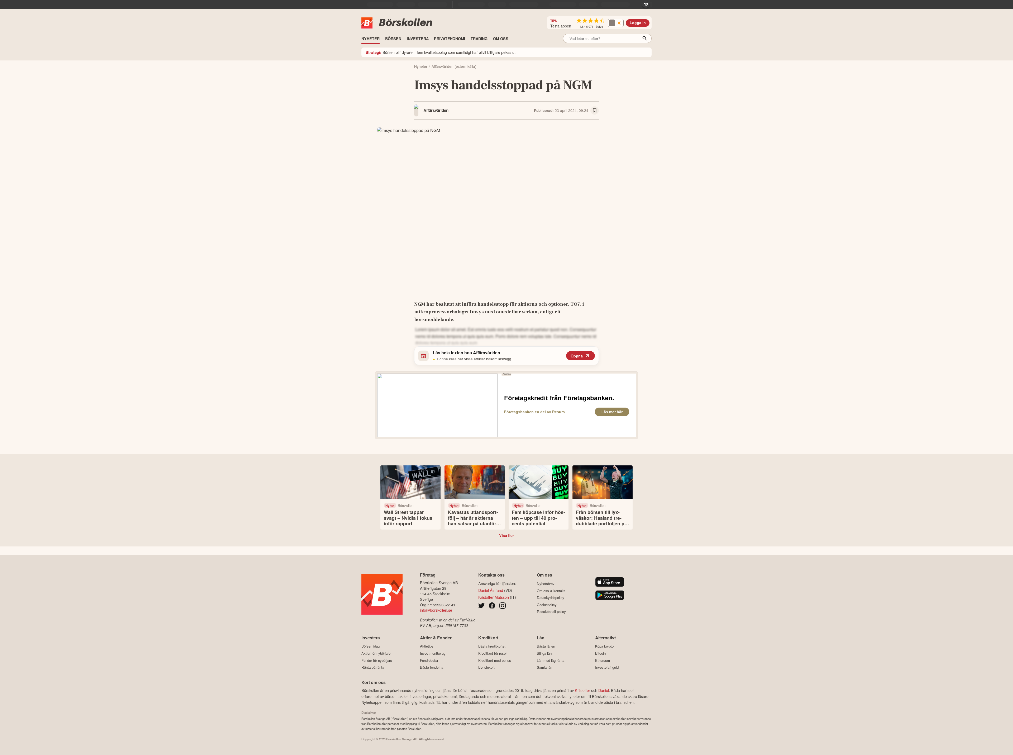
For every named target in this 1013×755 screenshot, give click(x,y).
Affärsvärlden (435, 110)
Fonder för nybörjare (376, 660)
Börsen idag (370, 646)
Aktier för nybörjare (375, 653)
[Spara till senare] (594, 110)
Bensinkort (486, 667)
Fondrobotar (429, 660)
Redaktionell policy (551, 611)
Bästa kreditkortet (491, 646)
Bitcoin (600, 653)
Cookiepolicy (547, 604)
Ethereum (602, 660)
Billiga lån (544, 653)
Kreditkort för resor (492, 653)
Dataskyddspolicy (550, 597)
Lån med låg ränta (550, 660)
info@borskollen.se (436, 610)
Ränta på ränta (372, 667)
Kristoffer (582, 690)
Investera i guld (607, 667)
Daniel (603, 690)
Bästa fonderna (431, 667)
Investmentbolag (432, 653)
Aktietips (426, 646)
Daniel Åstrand (490, 590)
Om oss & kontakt (551, 590)
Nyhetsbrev (546, 583)
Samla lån (544, 667)
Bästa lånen (546, 646)
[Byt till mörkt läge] (616, 23)
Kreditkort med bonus (494, 660)
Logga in (638, 23)
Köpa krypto (604, 646)
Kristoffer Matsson (493, 597)
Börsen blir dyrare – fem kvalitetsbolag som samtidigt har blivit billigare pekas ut (440, 52)
